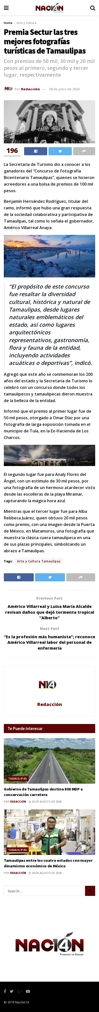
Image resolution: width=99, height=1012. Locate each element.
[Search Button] (90, 891)
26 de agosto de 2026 (46, 801)
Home (8, 23)
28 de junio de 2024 (64, 89)
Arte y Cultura (26, 23)
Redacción (30, 89)
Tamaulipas (17, 778)
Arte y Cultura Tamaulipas (39, 561)
